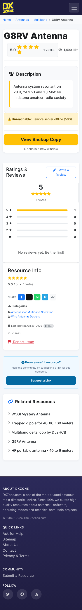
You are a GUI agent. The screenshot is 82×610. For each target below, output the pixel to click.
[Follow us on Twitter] (8, 594)
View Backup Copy (41, 139)
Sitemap (9, 539)
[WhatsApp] (37, 297)
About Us (10, 544)
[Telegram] (45, 297)
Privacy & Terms (16, 556)
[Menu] (74, 7)
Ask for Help (13, 533)
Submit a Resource (18, 575)
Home (7, 19)
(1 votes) (49, 50)
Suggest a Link (41, 380)
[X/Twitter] (29, 297)
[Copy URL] (53, 297)
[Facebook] (21, 297)
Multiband (40, 19)
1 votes (28, 284)
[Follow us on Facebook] (22, 594)
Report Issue (23, 342)
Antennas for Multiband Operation (32, 312)
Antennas (22, 19)
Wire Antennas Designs (25, 316)
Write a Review (62, 172)
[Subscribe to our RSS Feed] (36, 594)
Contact (9, 550)
